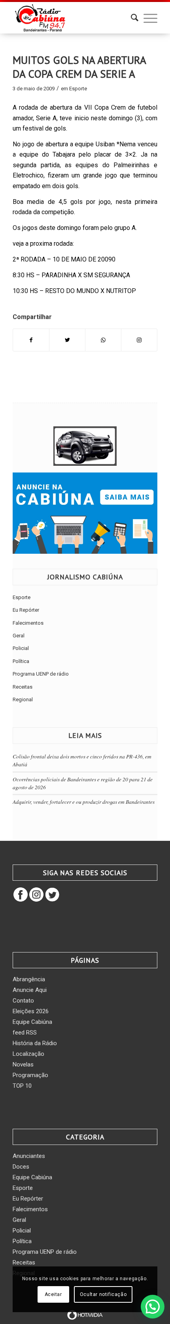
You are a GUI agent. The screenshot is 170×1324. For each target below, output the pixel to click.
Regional (23, 699)
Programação (30, 1075)
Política (21, 661)
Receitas (22, 687)
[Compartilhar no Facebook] (31, 340)
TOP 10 (22, 1085)
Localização (28, 1053)
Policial (21, 648)
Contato (23, 1000)
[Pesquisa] (130, 18)
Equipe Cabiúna (32, 1021)
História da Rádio (35, 1043)
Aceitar (53, 1294)
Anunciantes (29, 1156)
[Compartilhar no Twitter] (67, 340)
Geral (19, 636)
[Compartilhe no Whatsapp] (103, 340)
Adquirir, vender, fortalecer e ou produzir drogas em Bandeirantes (84, 801)
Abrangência (29, 979)
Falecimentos (28, 623)
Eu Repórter (26, 610)
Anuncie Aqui (30, 989)
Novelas (23, 1064)
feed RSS (25, 1032)
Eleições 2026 (31, 1011)
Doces (21, 1166)
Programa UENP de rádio (41, 674)
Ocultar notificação (103, 1294)
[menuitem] (130, 18)
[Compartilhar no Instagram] (139, 340)
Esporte (78, 89)
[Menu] (146, 18)
